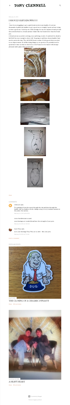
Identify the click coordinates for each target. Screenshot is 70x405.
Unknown (17, 205)
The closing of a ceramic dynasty (29, 300)
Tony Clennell (30, 5)
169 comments (17, 385)
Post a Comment (14, 238)
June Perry (17, 229)
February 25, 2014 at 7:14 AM (21, 234)
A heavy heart (17, 381)
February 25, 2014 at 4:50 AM (22, 223)
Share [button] (10, 195)
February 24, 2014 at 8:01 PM (22, 213)
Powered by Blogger (36, 396)
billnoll (40, 399)
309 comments (17, 304)
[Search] (60, 5)
